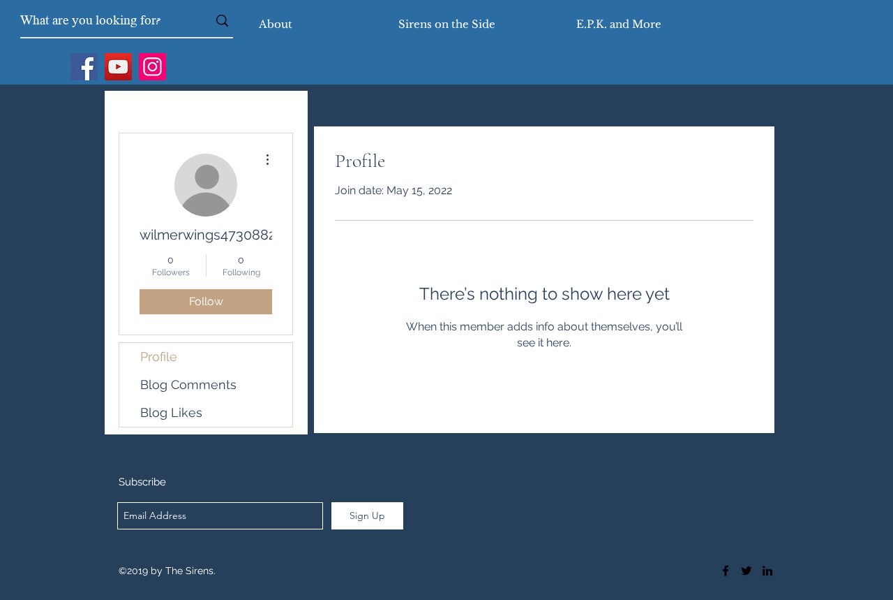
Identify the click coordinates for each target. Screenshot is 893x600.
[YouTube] (118, 66)
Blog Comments (188, 384)
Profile (158, 356)
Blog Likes (171, 412)
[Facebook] (84, 66)
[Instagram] (152, 66)
